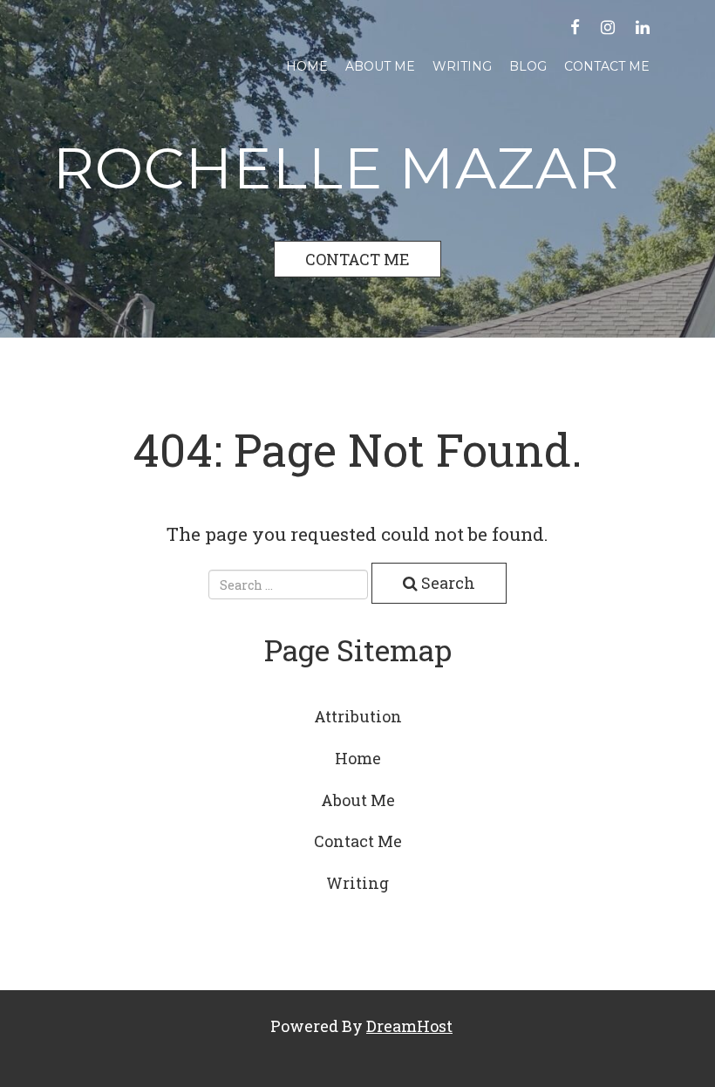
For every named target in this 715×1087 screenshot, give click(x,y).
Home (307, 66)
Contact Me (607, 66)
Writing (462, 66)
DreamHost (409, 1025)
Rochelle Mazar (336, 168)
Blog (528, 66)
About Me (380, 66)
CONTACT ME (357, 259)
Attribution (358, 716)
